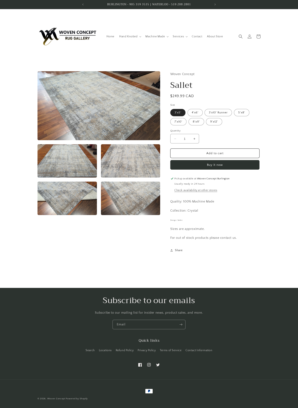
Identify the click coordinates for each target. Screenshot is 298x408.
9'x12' (214, 121)
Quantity (175, 130)
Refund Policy (125, 350)
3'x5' (178, 112)
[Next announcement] (215, 4)
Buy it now (215, 165)
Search (90, 350)
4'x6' (195, 112)
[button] (130, 36)
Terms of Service (171, 350)
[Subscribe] (180, 324)
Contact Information (198, 350)
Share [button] (179, 250)
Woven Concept (56, 398)
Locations (105, 350)
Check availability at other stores (195, 190)
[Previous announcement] (82, 4)
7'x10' (178, 121)
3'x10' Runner (218, 112)
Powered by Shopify (77, 398)
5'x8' (241, 112)
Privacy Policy (147, 350)
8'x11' (196, 121)
